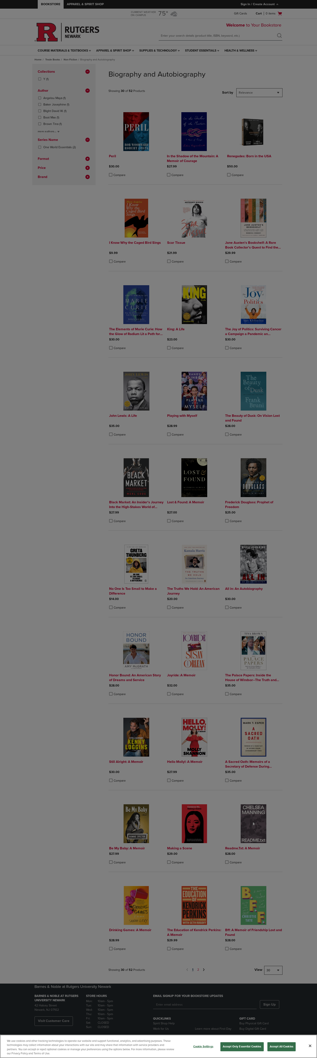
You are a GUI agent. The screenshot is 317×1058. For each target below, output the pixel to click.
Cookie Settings (203, 1046)
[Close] (310, 1045)
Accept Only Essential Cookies (242, 1046)
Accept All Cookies (281, 1046)
